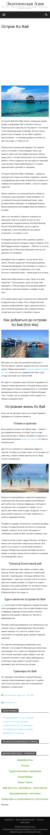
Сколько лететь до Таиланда (15, 721)
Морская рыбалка (30, 439)
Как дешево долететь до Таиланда (18, 718)
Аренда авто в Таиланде (13, 733)
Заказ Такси (25, 782)
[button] (46, 14)
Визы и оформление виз (25, 820)
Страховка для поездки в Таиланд (18, 729)
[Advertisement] (25, 59)
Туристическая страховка (25, 771)
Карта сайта (25, 822)
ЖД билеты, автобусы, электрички (25, 787)
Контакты (40, 820)
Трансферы (25, 776)
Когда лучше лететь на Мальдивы (18, 725)
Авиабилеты (25, 760)
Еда (3, 605)
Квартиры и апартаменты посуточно (25, 799)
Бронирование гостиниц (25, 793)
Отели (25, 765)
